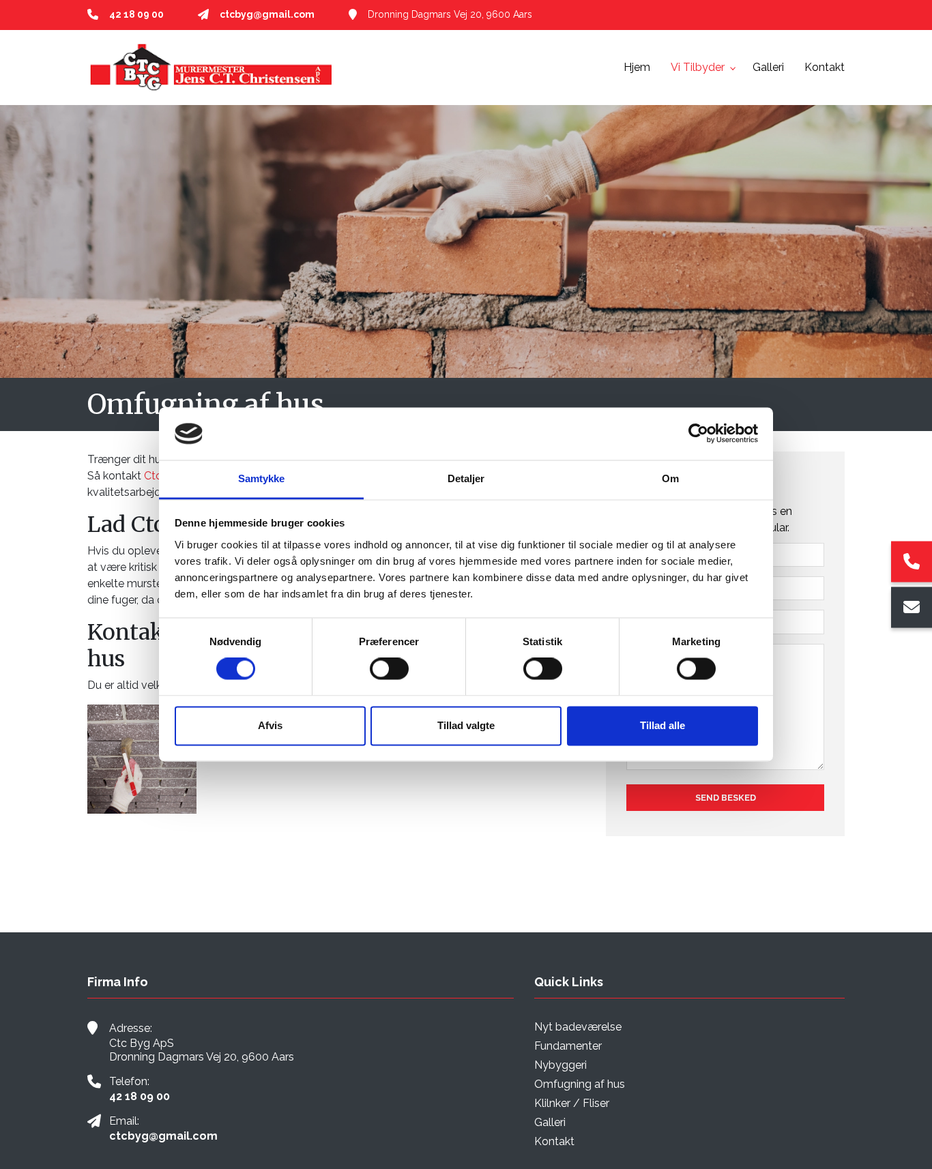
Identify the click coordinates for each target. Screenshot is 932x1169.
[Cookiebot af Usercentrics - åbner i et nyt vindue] (698, 434)
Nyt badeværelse (578, 1027)
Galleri (550, 1122)
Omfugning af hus (579, 1084)
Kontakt (554, 1141)
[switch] (389, 669)
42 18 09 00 (136, 14)
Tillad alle (662, 725)
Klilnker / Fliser (571, 1103)
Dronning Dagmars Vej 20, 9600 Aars (450, 14)
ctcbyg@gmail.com (267, 14)
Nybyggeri (560, 1065)
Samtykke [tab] (261, 478)
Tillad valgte (466, 725)
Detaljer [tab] (466, 478)
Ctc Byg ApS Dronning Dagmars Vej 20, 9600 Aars (201, 1050)
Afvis (270, 725)
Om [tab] (670, 478)
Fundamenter (568, 1046)
